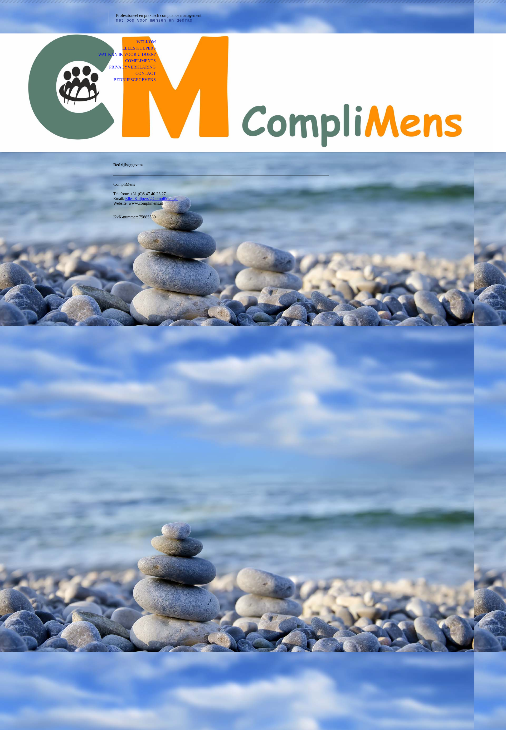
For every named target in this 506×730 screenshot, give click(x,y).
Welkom (146, 42)
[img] (253, 92)
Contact (145, 73)
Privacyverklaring (132, 67)
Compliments (140, 60)
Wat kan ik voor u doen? (127, 54)
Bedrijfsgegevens (135, 79)
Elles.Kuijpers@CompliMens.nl (151, 198)
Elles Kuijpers (139, 48)
